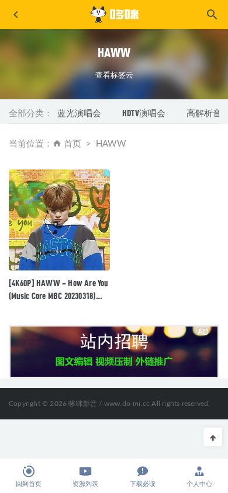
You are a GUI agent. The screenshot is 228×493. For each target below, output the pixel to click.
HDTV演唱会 (143, 112)
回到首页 (29, 484)
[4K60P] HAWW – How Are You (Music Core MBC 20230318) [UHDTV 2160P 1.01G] (59, 295)
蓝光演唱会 (79, 112)
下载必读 (143, 484)
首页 (72, 144)
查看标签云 (114, 74)
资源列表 (85, 484)
